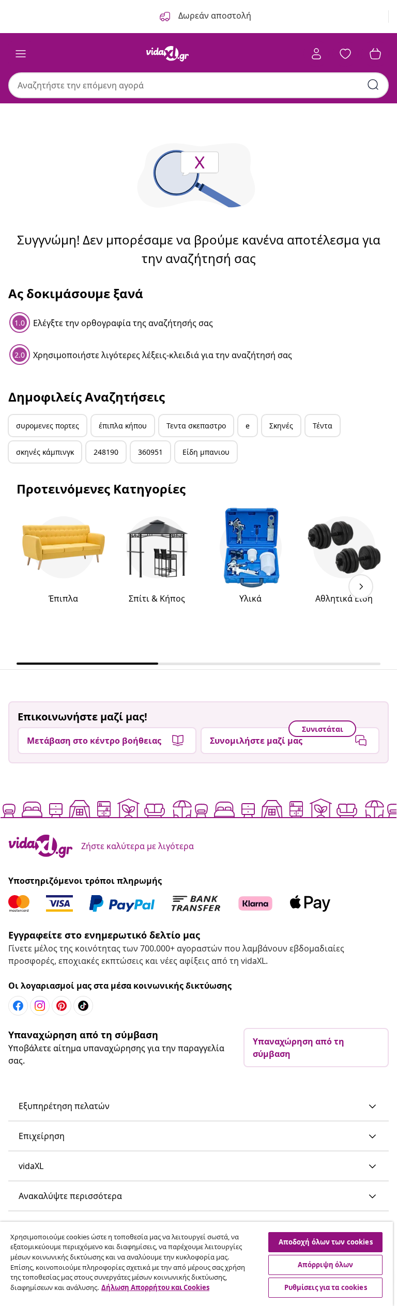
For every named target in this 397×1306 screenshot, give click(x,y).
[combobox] (198, 85)
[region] (196, 1264)
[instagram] (40, 1006)
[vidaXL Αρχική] (167, 54)
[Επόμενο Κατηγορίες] (360, 586)
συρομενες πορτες (47, 426)
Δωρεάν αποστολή (213, 15)
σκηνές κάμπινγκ (45, 452)
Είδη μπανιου (206, 452)
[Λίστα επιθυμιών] (345, 53)
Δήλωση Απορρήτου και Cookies (155, 1287)
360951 (150, 452)
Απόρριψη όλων (326, 1264)
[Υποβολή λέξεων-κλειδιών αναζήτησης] (373, 84)
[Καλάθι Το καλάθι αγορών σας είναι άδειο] (375, 53)
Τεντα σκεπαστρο (196, 426)
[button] (198, 1106)
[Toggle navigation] (20, 53)
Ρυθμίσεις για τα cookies (325, 1287)
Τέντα (322, 426)
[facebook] (18, 1006)
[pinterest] (61, 1006)
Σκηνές (281, 426)
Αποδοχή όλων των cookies (326, 1242)
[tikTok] (83, 1006)
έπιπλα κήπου (123, 426)
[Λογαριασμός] (316, 53)
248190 (106, 452)
